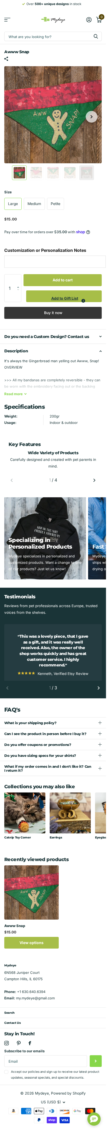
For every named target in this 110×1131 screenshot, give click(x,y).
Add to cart (63, 280)
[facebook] (30, 1049)
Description (16, 350)
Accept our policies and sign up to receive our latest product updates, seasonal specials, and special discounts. (55, 1080)
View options (31, 948)
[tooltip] (83, 301)
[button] (19, 280)
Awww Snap (14, 931)
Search (9, 1018)
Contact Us (12, 1028)
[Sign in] (89, 19)
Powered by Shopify (68, 1099)
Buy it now (53, 313)
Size (8, 192)
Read (13, 394)
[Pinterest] (19, 1049)
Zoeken (96, 36)
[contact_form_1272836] (94, 1119)
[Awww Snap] (31, 898)
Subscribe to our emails (24, 1057)
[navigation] (19, 172)
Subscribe (96, 1067)
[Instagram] (6, 1049)
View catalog (7, 20)
